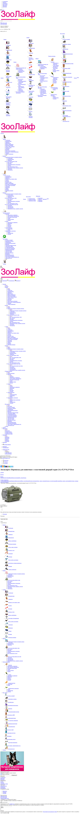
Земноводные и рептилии (15, 399)
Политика (2, 779)
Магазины (2, 778)
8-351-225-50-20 (3, 24)
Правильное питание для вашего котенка (18, 310)
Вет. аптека (9, 406)
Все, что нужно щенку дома (15, 357)
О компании (2, 777)
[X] (6, 466)
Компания (7, 437)
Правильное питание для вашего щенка (18, 351)
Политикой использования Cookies (50, 811)
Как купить (7, 430)
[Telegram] (12, 466)
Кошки (8, 289)
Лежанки (6, 482)
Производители (3, 785)
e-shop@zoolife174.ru (6, 458)
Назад (6, 285)
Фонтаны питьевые (33, 480)
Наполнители (18, 480)
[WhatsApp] (9, 466)
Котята (8, 307)
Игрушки (58, 480)
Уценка (24, 477)
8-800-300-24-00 (3, 23)
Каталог (6, 286)
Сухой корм (2, 480)
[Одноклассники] (3, 466)
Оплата (1, 781)
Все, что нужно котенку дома (16, 317)
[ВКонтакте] (1, 466)
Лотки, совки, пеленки (41, 480)
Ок (8, 812)
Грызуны (11, 376)
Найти (2, 807)
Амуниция (54, 480)
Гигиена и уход (49, 480)
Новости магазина (5, 774)
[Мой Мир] (4, 466)
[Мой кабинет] (1, 266)
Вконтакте (6, 460)
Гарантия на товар (4, 783)
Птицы (11, 386)
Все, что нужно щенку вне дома (16, 365)
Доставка (2, 782)
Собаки (8, 328)
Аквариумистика (13, 394)
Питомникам (3, 788)
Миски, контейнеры (25, 480)
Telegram (6, 461)
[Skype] (11, 466)
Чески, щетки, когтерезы (65, 480)
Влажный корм (8, 480)
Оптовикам (2, 787)
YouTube (6, 463)
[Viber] (7, 466)
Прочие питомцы (10, 373)
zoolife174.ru (11, 803)
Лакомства (13, 480)
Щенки (8, 347)
